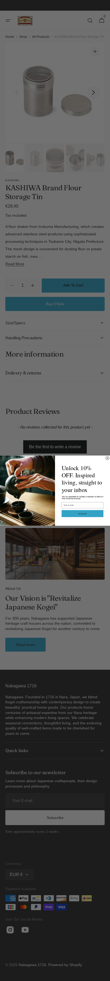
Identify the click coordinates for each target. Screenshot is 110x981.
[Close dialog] (107, 458)
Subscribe (82, 513)
